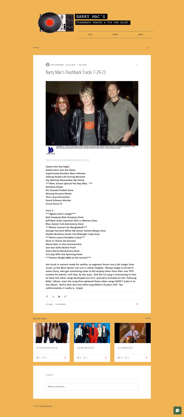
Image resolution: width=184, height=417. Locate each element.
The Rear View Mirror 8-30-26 (46, 347)
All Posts (36, 47)
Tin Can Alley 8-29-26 (125, 347)
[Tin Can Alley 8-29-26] (133, 333)
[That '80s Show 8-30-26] (92, 333)
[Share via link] (65, 296)
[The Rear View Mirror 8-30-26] (51, 333)
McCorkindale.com (46, 406)
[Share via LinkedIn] (59, 296)
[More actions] (136, 64)
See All (148, 318)
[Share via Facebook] (47, 296)
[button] (147, 48)
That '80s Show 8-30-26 (85, 347)
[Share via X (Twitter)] (53, 296)
